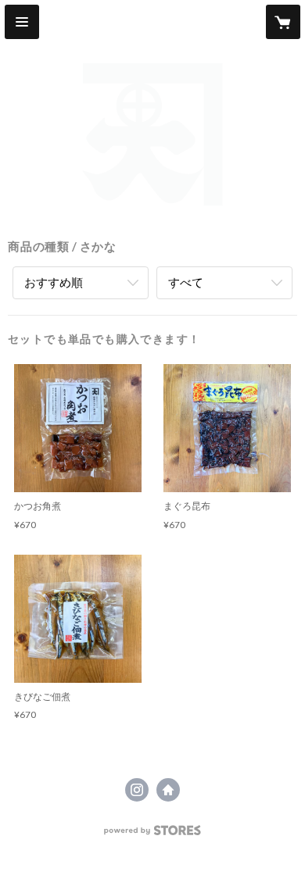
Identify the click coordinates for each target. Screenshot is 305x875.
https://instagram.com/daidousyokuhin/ (137, 790)
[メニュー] (22, 22)
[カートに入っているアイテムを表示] (283, 22)
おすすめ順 (53, 282)
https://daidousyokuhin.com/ (168, 790)
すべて (185, 282)
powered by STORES (152, 834)
